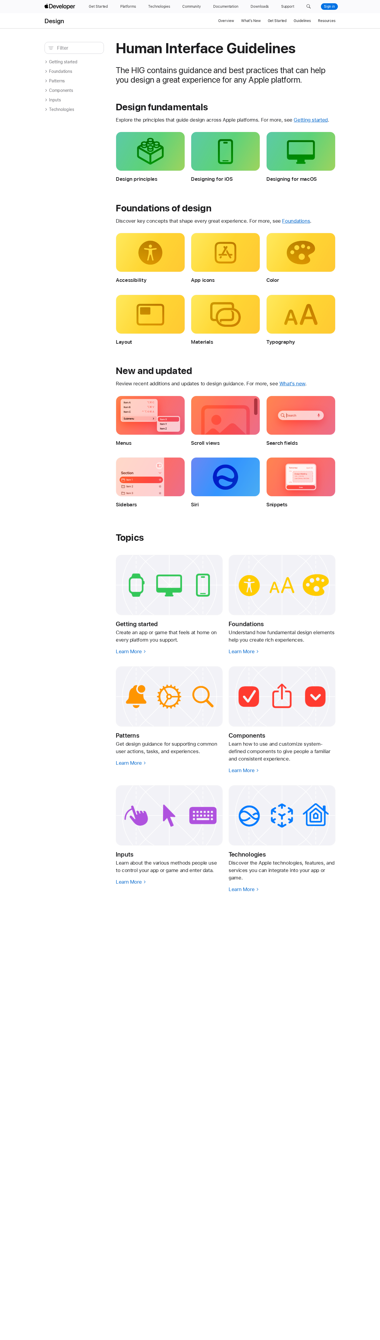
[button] (308, 6)
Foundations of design (163, 208)
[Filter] (77, 48)
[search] (74, 48)
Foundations (296, 221)
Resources (326, 21)
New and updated (154, 370)
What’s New (251, 21)
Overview (226, 21)
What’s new (292, 384)
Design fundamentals (162, 107)
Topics (130, 537)
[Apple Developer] (60, 6)
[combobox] (77, 48)
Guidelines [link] (302, 21)
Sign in (329, 6)
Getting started (310, 120)
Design (54, 21)
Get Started (277, 21)
